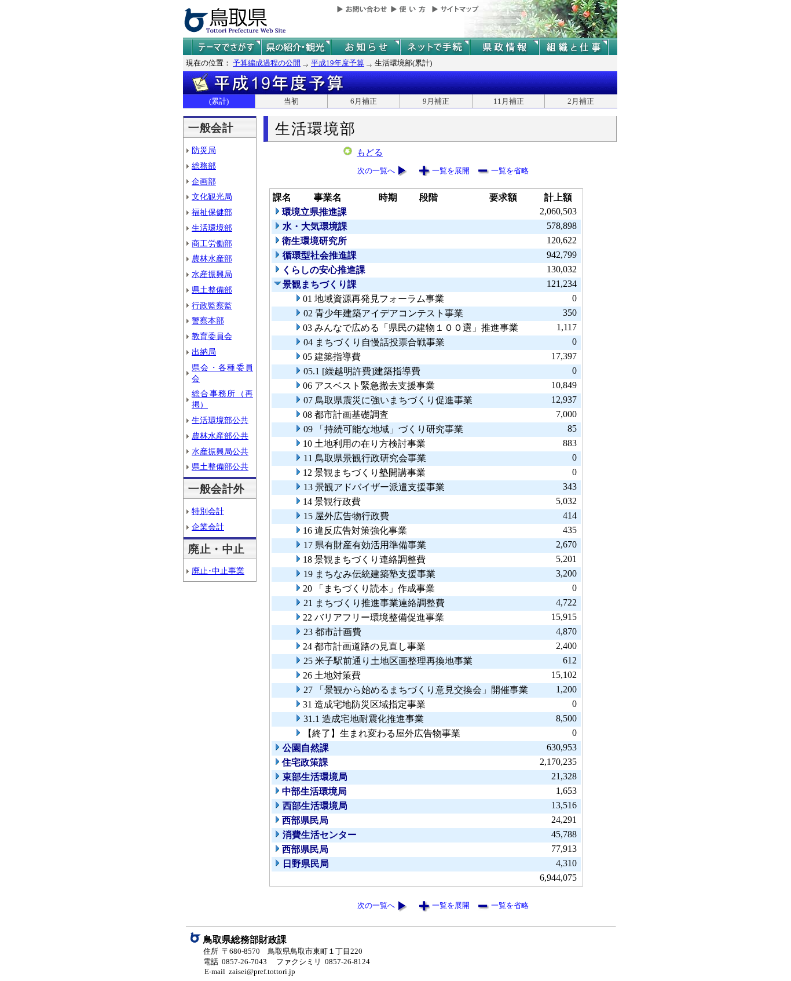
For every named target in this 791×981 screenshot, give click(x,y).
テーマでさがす (226, 47)
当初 (291, 101)
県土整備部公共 (220, 466)
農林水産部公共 (220, 435)
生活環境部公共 (220, 420)
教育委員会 (212, 336)
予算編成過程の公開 (267, 63)
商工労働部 (212, 243)
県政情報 (504, 47)
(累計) (219, 101)
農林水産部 (212, 258)
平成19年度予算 (337, 63)
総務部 (204, 165)
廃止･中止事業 (218, 570)
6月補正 (363, 101)
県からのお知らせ (365, 47)
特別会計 (208, 511)
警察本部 (208, 320)
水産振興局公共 (220, 451)
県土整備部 (212, 289)
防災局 (204, 150)
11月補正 (508, 101)
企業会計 (208, 526)
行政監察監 (212, 305)
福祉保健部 (212, 212)
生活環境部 (212, 227)
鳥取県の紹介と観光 (296, 47)
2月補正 (580, 101)
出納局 (204, 351)
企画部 (204, 181)
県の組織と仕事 (574, 47)
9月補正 (436, 101)
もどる (370, 152)
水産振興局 (212, 274)
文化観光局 (212, 196)
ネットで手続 (435, 47)
